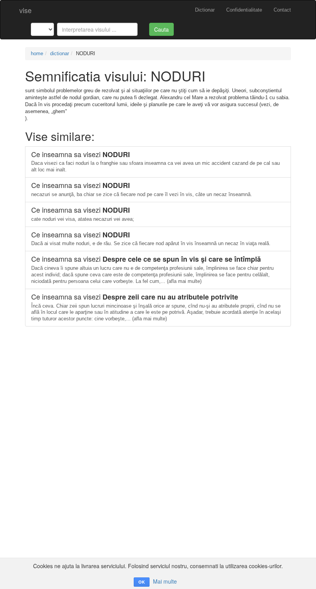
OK (141, 582)
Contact (282, 10)
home (37, 53)
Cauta (161, 29)
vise (25, 10)
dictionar (59, 53)
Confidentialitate (244, 10)
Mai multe (165, 581)
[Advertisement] (158, 381)
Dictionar (205, 10)
